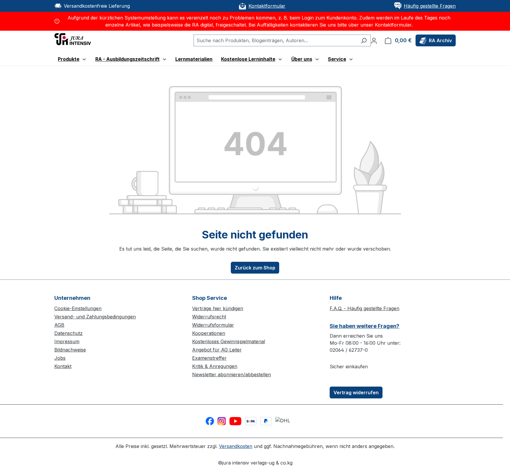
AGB (59, 325)
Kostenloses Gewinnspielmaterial (228, 341)
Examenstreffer (209, 358)
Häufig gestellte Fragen (430, 6)
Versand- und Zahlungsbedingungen (95, 317)
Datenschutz (68, 333)
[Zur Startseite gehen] (72, 39)
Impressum (66, 341)
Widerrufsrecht (209, 317)
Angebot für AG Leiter (217, 350)
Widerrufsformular (213, 325)
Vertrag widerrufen (356, 392)
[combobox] (275, 40)
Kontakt (62, 366)
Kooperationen (208, 333)
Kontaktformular (267, 6)
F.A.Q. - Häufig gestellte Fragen (364, 308)
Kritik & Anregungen (214, 366)
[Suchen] (364, 40)
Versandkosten (235, 446)
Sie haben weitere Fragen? (364, 326)
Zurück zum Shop (255, 268)
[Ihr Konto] (374, 40)
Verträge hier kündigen (217, 308)
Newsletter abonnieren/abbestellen (231, 374)
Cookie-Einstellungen (78, 308)
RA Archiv (440, 40)
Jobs (60, 358)
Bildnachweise (70, 350)
